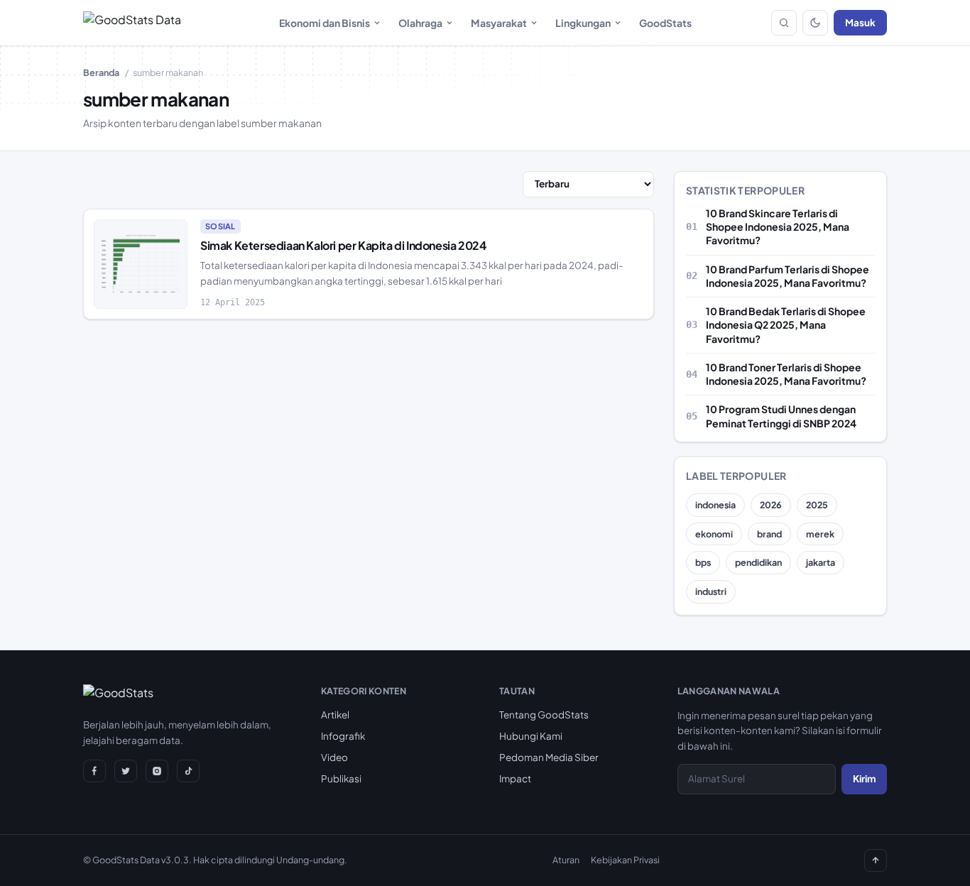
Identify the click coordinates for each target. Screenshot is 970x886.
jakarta (820, 562)
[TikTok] (188, 771)
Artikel (335, 715)
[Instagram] (157, 771)
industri (710, 591)
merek (820, 534)
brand (769, 534)
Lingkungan (583, 22)
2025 (817, 504)
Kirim (864, 778)
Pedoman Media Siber (549, 757)
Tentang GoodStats (544, 715)
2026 (771, 504)
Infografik (343, 736)
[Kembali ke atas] (875, 860)
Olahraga (420, 22)
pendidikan (758, 562)
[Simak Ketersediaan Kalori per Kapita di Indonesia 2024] (140, 264)
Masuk (860, 22)
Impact (515, 778)
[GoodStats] (118, 695)
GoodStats (665, 22)
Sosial (220, 226)
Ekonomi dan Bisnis (324, 22)
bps (703, 562)
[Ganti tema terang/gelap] (815, 22)
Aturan (565, 859)
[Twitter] (125, 771)
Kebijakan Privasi (625, 859)
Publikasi (341, 778)
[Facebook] (94, 771)
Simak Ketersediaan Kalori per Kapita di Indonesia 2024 (343, 245)
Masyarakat (499, 22)
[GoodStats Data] (132, 22)
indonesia (715, 504)
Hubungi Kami (530, 736)
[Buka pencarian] (784, 22)
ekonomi (714, 534)
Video (334, 757)
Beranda (101, 72)
